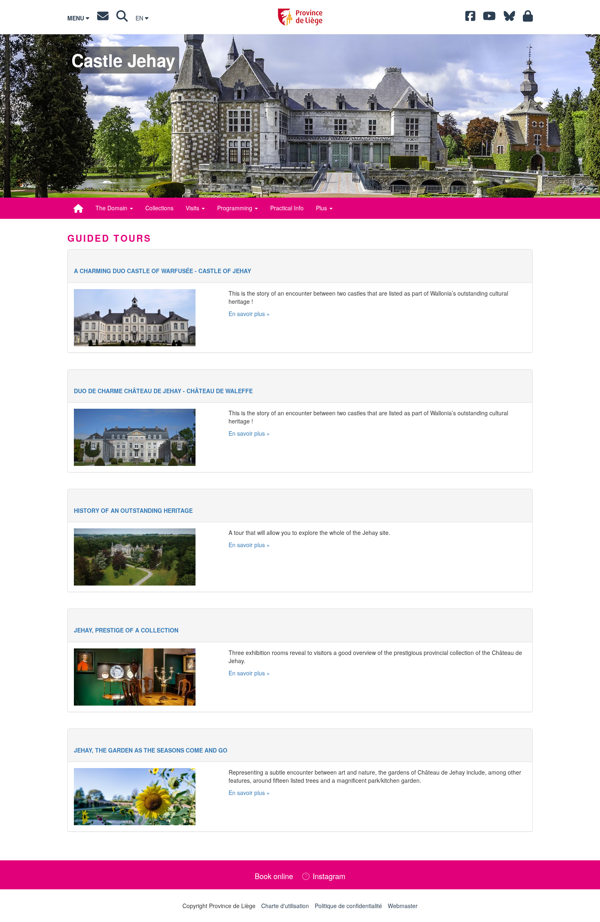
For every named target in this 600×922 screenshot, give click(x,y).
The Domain (112, 208)
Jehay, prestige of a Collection (126, 630)
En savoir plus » (249, 314)
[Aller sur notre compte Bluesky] (509, 18)
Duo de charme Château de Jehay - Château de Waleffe (163, 391)
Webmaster (403, 906)
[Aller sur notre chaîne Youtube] (489, 18)
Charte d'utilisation (285, 906)
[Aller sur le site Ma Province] (528, 18)
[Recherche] (122, 18)
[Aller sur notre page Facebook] (470, 18)
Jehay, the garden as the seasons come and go (150, 750)
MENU (76, 18)
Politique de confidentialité (348, 906)
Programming (235, 208)
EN (140, 18)
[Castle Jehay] (78, 208)
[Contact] (103, 18)
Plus (322, 208)
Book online (274, 876)
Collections (159, 208)
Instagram (328, 876)
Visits (193, 208)
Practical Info (287, 208)
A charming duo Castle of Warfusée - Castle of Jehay (162, 271)
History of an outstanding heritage (133, 510)
